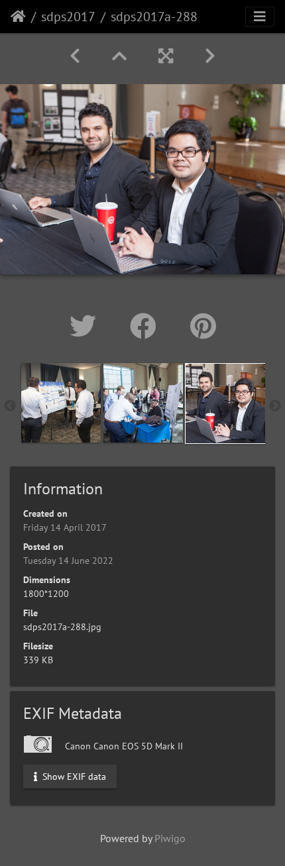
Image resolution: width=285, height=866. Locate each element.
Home (18, 17)
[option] (61, 403)
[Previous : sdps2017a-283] (75, 56)
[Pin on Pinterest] (203, 326)
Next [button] (275, 406)
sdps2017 (68, 16)
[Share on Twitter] (86, 326)
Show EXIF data (73, 776)
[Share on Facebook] (147, 326)
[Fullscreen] (165, 56)
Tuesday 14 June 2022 (68, 561)
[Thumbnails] (119, 56)
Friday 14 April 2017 (65, 527)
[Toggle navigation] (259, 17)
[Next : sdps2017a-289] (210, 56)
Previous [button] (10, 406)
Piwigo (170, 838)
